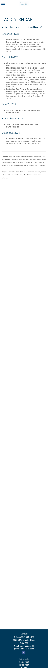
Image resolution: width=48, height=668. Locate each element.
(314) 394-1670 (27, 637)
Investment (24, 665)
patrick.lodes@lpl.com (24, 649)
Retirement (24, 662)
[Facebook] (23, 652)
